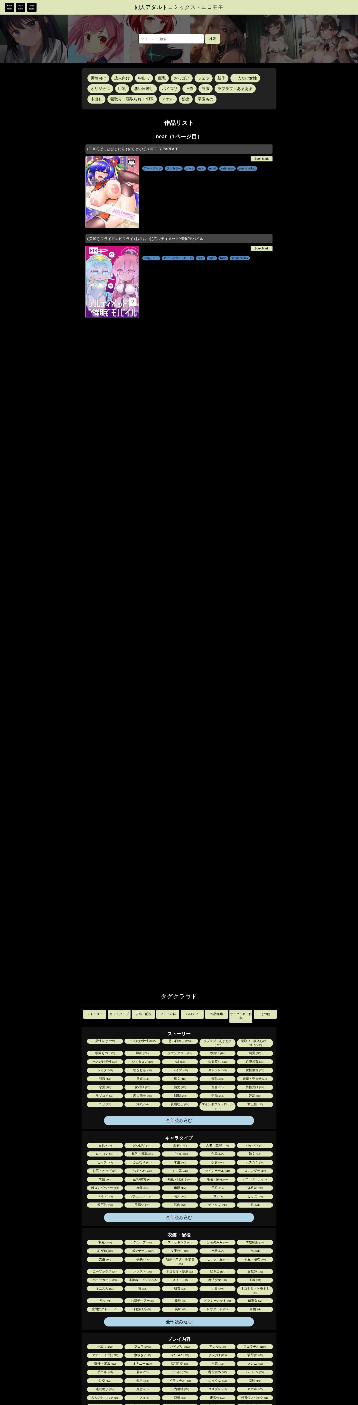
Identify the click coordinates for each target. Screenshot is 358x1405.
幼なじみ (142, 1070)
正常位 (217, 1397)
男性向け (98, 78)
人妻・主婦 (217, 1145)
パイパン (255, 1145)
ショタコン (142, 1061)
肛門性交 (179, 1363)
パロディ (192, 1014)
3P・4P (179, 1355)
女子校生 (179, 1251)
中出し (144, 78)
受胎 (217, 1095)
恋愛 (104, 1087)
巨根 (217, 1188)
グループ (142, 1242)
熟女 (179, 1087)
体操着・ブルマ (142, 1280)
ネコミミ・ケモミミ (255, 1290)
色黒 (217, 1154)
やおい (217, 1053)
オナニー (142, 1363)
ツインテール (217, 1171)
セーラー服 (217, 1259)
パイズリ (170, 89)
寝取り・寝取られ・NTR (132, 99)
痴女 (179, 1078)
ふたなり (142, 1162)
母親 (179, 1188)
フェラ (203, 78)
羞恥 (254, 1380)
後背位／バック (254, 1397)
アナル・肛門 (104, 1355)
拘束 (217, 1363)
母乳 (217, 1078)
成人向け (122, 78)
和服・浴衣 (254, 1259)
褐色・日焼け (180, 1179)
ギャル (179, 1154)
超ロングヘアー (104, 1188)
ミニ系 (179, 1171)
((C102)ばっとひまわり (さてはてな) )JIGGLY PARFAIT (132, 149)
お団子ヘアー (142, 1300)
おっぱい (181, 78)
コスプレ (217, 1389)
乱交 (104, 1380)
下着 (254, 1280)
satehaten (227, 168)
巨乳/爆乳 (142, 1179)
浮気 (142, 1104)
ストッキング (180, 1242)
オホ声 (254, 1389)
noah (212, 168)
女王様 (254, 1104)
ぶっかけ (217, 1355)
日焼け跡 (142, 1309)
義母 (180, 1300)
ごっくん (217, 1380)
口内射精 (179, 1389)
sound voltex (247, 168)
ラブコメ (104, 1095)
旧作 (189, 89)
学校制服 (255, 1242)
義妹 (180, 1309)
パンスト (142, 1271)
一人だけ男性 (105, 1061)
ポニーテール (255, 1179)
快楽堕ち (217, 1061)
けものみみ (217, 1242)
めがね (104, 1251)
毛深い (142, 1205)
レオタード (217, 1309)
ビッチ (104, 1162)
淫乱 (254, 1095)
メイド (104, 1196)
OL (217, 1196)
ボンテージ (142, 1251)
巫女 (105, 1300)
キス (142, 1397)
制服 (205, 89)
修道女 (254, 1300)
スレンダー (254, 1171)
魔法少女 (217, 1280)
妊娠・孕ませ (255, 1078)
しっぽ (254, 1196)
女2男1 (142, 1087)
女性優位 (255, 1070)
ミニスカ (104, 1288)
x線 (180, 1061)
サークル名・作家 (241, 1016)
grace (189, 168)
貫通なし (179, 1104)
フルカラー (173, 168)
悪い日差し (144, 89)
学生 (179, 1162)
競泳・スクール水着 (180, 1261)
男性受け (255, 1087)
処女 (186, 99)
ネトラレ (217, 1070)
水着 (217, 1251)
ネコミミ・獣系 (179, 1271)
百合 (217, 1087)
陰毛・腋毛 (217, 1179)
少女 (217, 1162)
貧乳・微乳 (142, 1154)
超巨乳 (104, 1205)
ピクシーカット (217, 1300)
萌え (179, 1196)
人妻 (217, 1288)
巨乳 (162, 78)
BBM (180, 1095)
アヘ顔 (180, 1372)
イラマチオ (179, 1380)
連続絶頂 (104, 1389)
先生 (104, 1259)
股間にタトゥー (105, 1309)
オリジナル (100, 89)
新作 (221, 78)
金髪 (142, 1188)
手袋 (142, 1259)
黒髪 (104, 1179)
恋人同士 (142, 1095)
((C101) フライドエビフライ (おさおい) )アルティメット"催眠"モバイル (145, 239)
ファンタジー (180, 1053)
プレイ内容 (168, 1014)
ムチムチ (255, 1162)
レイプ (179, 1070)
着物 (255, 1309)
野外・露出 (104, 1363)
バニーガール (105, 1280)
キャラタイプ (119, 1014)
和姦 (104, 1078)
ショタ (104, 1070)
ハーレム (255, 1372)
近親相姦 (255, 1061)
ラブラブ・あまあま (235, 89)
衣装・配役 (143, 1014)
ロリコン (104, 1154)
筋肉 (179, 1205)
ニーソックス (105, 1271)
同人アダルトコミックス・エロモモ (179, 7)
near (201, 168)
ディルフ (217, 1205)
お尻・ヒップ (105, 1171)
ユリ (104, 1104)
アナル (168, 99)
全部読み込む (179, 1120)
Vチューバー (142, 1196)
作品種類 (216, 1014)
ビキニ (217, 1271)
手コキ (104, 1372)
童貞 (142, 1078)
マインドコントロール (178, 258)
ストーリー (95, 1014)
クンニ (254, 1363)
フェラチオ (255, 1346)
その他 (265, 1014)
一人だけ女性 (245, 78)
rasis (223, 258)
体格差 (254, 1188)
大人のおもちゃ (104, 1397)
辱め (142, 1053)
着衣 (142, 1372)
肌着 (179, 1288)
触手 (142, 1380)
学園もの (205, 99)
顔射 (142, 1389)
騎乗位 (254, 1355)
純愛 (254, 1053)
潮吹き (142, 1355)
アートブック (152, 168)
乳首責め (217, 1372)
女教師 (254, 1271)
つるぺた (142, 1171)
